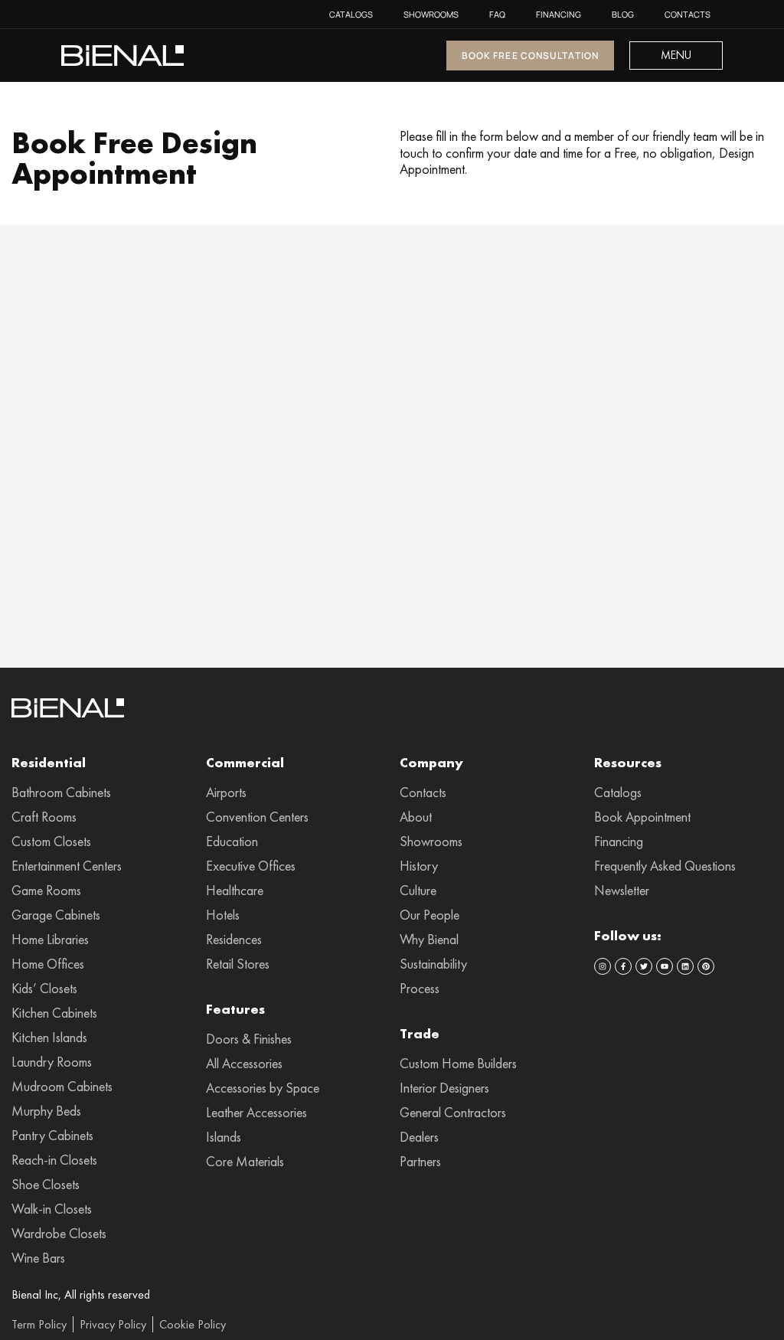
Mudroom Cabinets (62, 1086)
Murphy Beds (46, 1111)
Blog (623, 14)
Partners (420, 1161)
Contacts (687, 14)
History (419, 866)
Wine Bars (38, 1258)
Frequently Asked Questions (665, 866)
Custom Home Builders (458, 1063)
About (416, 817)
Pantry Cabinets (52, 1135)
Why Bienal (429, 939)
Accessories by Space (262, 1088)
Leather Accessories (256, 1112)
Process (419, 988)
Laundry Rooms (51, 1062)
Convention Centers (257, 817)
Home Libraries (50, 939)
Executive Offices (251, 866)
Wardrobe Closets (58, 1233)
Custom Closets (51, 841)
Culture (418, 890)
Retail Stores (238, 964)
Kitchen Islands (49, 1037)
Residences (234, 939)
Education (232, 841)
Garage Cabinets (55, 915)
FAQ (497, 14)
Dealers (419, 1137)
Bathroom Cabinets (61, 792)
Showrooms (431, 14)
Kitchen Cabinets (54, 1013)
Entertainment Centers (66, 866)
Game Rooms (46, 890)
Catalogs (351, 14)
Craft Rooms (44, 817)
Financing (558, 14)
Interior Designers (444, 1088)
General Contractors (453, 1112)
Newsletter (621, 890)
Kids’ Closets (44, 988)
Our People (429, 915)
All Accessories (244, 1063)
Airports (226, 792)
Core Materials (245, 1161)
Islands (223, 1137)
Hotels (223, 915)
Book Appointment (642, 817)
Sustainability (433, 964)
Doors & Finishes (249, 1039)
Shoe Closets (45, 1184)
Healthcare (234, 890)
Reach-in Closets (54, 1160)
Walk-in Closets (51, 1209)
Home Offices (47, 964)
